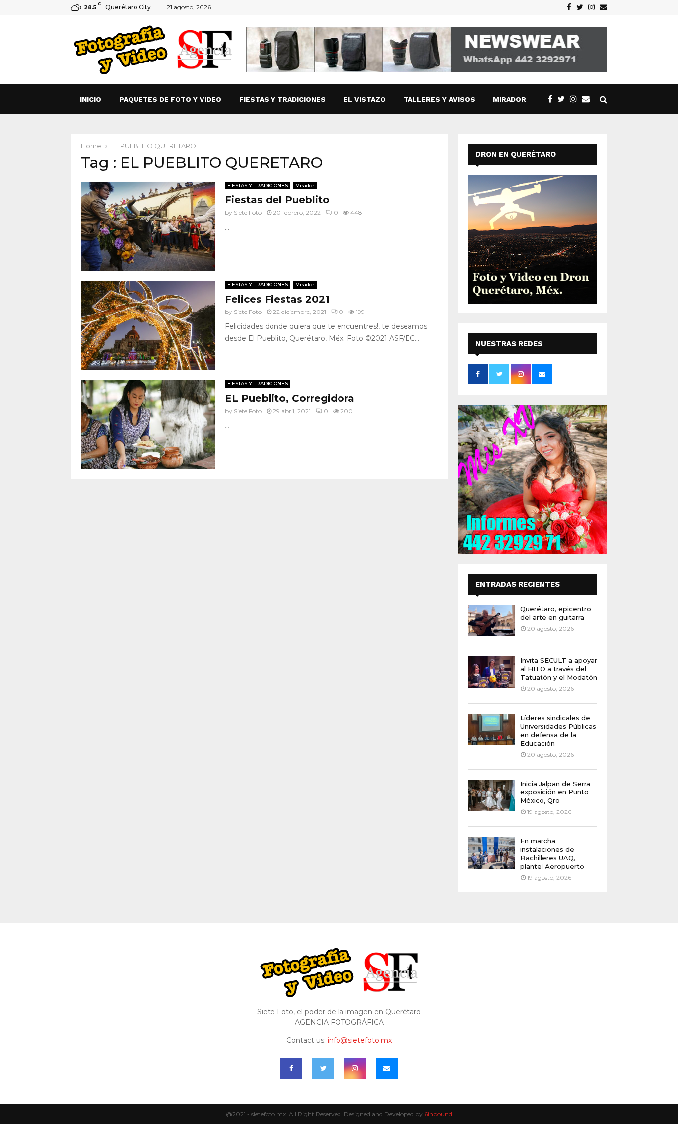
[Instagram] (576, 99)
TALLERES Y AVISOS (439, 99)
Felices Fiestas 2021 (277, 299)
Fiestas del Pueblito (277, 200)
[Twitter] (563, 99)
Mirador (509, 99)
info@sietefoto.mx (360, 1040)
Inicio (90, 99)
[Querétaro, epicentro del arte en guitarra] (491, 620)
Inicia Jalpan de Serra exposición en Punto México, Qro (555, 792)
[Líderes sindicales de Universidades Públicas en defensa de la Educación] (491, 729)
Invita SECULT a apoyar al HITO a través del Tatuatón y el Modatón (558, 668)
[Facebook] (552, 99)
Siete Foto (248, 212)
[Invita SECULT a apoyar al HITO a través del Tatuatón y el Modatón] (491, 671)
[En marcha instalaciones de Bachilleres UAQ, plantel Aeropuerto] (491, 852)
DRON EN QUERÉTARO (515, 154)
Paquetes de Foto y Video (170, 99)
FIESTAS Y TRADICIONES (282, 99)
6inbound (438, 1114)
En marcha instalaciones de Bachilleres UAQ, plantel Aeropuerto (552, 853)
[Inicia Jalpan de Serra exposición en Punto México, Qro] (491, 795)
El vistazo (364, 99)
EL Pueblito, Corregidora (289, 398)
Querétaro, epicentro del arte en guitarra (555, 613)
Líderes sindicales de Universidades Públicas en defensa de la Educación (558, 730)
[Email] (588, 99)
